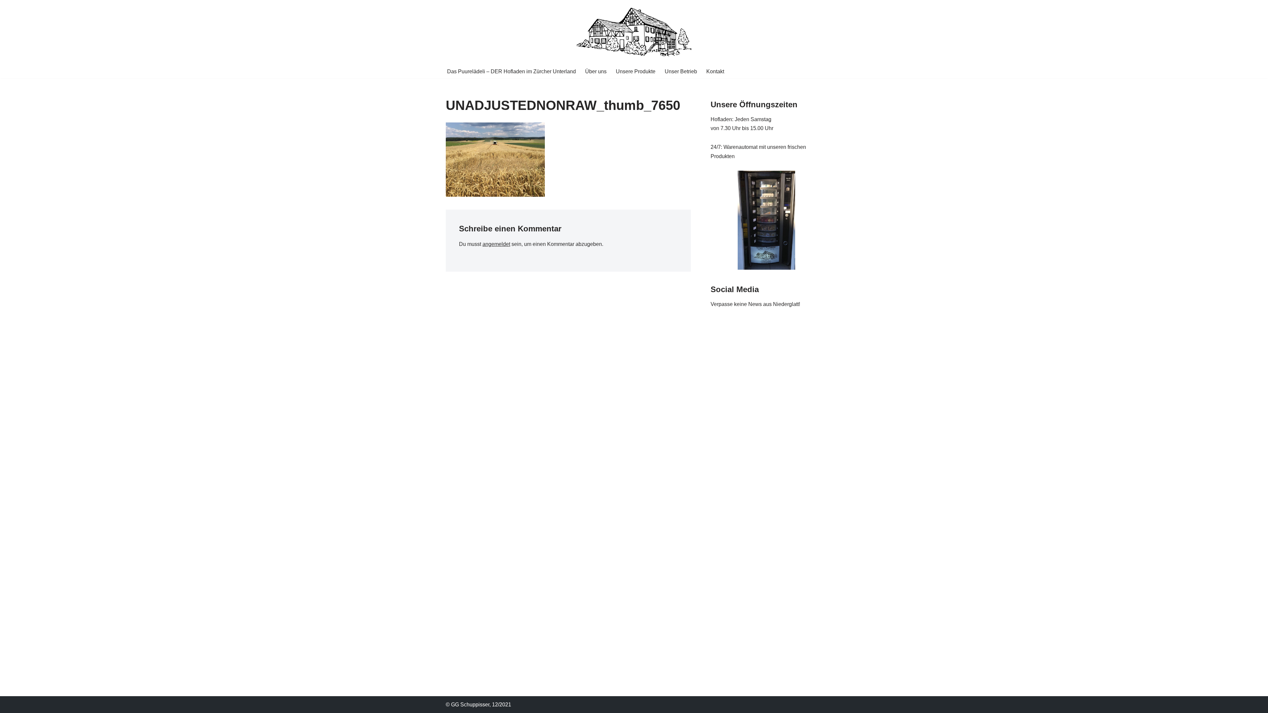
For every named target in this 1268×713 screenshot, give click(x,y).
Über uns (596, 71)
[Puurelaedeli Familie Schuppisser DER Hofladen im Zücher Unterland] (634, 32)
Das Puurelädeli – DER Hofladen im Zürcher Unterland (511, 71)
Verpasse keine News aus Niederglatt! (755, 304)
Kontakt (715, 71)
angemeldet (496, 244)
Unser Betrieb (681, 71)
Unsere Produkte (635, 71)
